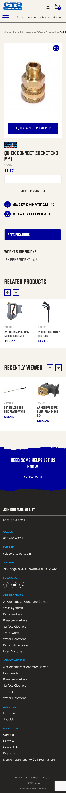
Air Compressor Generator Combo (25, 602)
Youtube (14, 585)
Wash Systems (13, 608)
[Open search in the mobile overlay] (39, 17)
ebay (22, 585)
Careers (8, 735)
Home (7, 32)
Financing (9, 753)
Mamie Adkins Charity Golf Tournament (29, 759)
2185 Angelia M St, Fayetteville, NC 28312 (30, 569)
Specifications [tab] (19, 235)
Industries (9, 713)
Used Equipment (14, 651)
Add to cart (31, 191)
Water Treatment (14, 639)
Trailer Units (11, 633)
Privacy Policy (33, 782)
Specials (8, 719)
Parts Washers (12, 614)
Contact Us (31, 476)
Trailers (8, 692)
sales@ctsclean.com (17, 553)
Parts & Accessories (24, 32)
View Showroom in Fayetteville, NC (33, 204)
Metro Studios (39, 788)
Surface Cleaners (14, 626)
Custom (8, 741)
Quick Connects (48, 32)
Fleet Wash (10, 673)
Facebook (6, 585)
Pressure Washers (15, 620)
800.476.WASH (13, 538)
